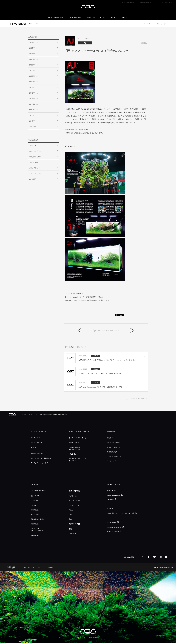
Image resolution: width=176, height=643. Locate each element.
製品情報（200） (35, 156)
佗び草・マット (74, 496)
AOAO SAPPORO (113, 532)
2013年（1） (34, 115)
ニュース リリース (27, 414)
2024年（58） (34, 53)
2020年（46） (34, 76)
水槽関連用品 (35, 510)
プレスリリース (36, 438)
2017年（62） (34, 93)
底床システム (35, 514)
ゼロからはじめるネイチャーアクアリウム (77, 448)
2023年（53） (34, 59)
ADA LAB (110, 491)
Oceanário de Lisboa (114, 527)
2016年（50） (34, 98)
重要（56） (33, 145)
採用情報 (50, 567)
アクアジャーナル (36, 442)
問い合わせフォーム (113, 442)
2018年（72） (34, 87)
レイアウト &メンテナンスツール (37, 529)
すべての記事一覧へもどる (139, 398)
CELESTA (110, 499)
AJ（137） (33, 179)
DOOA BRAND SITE (145, 2)
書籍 (70, 529)
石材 (70, 514)
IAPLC (71, 454)
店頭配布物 (72, 533)
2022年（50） (34, 65)
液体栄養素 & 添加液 (37, 519)
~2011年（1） (34, 126)
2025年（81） (34, 48)
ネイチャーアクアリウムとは (78, 438)
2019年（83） (34, 81)
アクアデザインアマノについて (31, 567)
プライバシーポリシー (114, 456)
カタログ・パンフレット (115, 447)
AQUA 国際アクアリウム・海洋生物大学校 (121, 513)
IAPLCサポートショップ (38, 463)
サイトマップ (111, 461)
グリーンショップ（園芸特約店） (41, 458)
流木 (70, 519)
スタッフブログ (160, 24)
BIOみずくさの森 (74, 500)
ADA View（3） (35, 168)
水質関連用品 (35, 524)
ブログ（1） (34, 162)
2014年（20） (34, 110)
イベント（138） (35, 173)
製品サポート (111, 438)
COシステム (35, 500)
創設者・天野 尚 (74, 442)
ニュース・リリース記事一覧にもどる (107, 330)
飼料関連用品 (35, 535)
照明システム (35, 496)
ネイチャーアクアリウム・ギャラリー (77, 459)
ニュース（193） (35, 151)
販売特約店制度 (112, 452)
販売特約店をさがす (37, 453)
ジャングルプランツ (75, 505)
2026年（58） (34, 42)
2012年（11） (34, 121)
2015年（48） (34, 104)
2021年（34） (34, 70)
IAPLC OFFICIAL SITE (128, 2)
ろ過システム (35, 505)
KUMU (71, 510)
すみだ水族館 (111, 522)
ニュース (147, 24)
